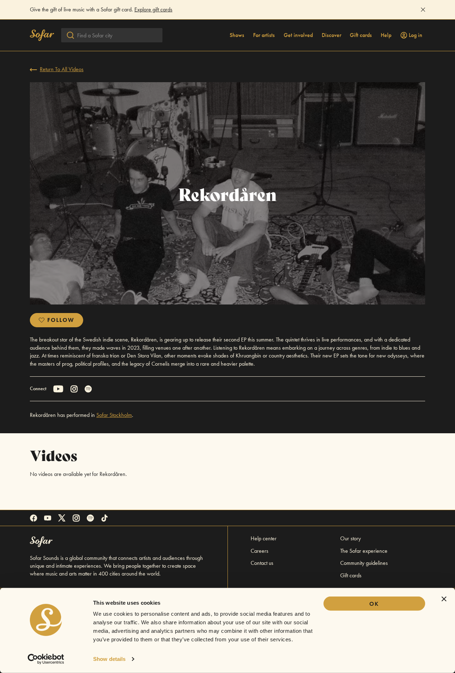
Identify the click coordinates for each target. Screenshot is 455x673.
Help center (264, 538)
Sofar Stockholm (114, 415)
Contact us (262, 563)
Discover (331, 35)
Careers (259, 551)
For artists (264, 35)
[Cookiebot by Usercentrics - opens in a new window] (46, 659)
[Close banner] (443, 599)
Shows (237, 35)
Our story (350, 538)
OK (374, 604)
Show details (109, 659)
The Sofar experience (363, 551)
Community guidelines (364, 563)
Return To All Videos (62, 69)
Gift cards (361, 35)
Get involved (298, 35)
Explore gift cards (153, 9)
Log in (415, 35)
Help (386, 35)
